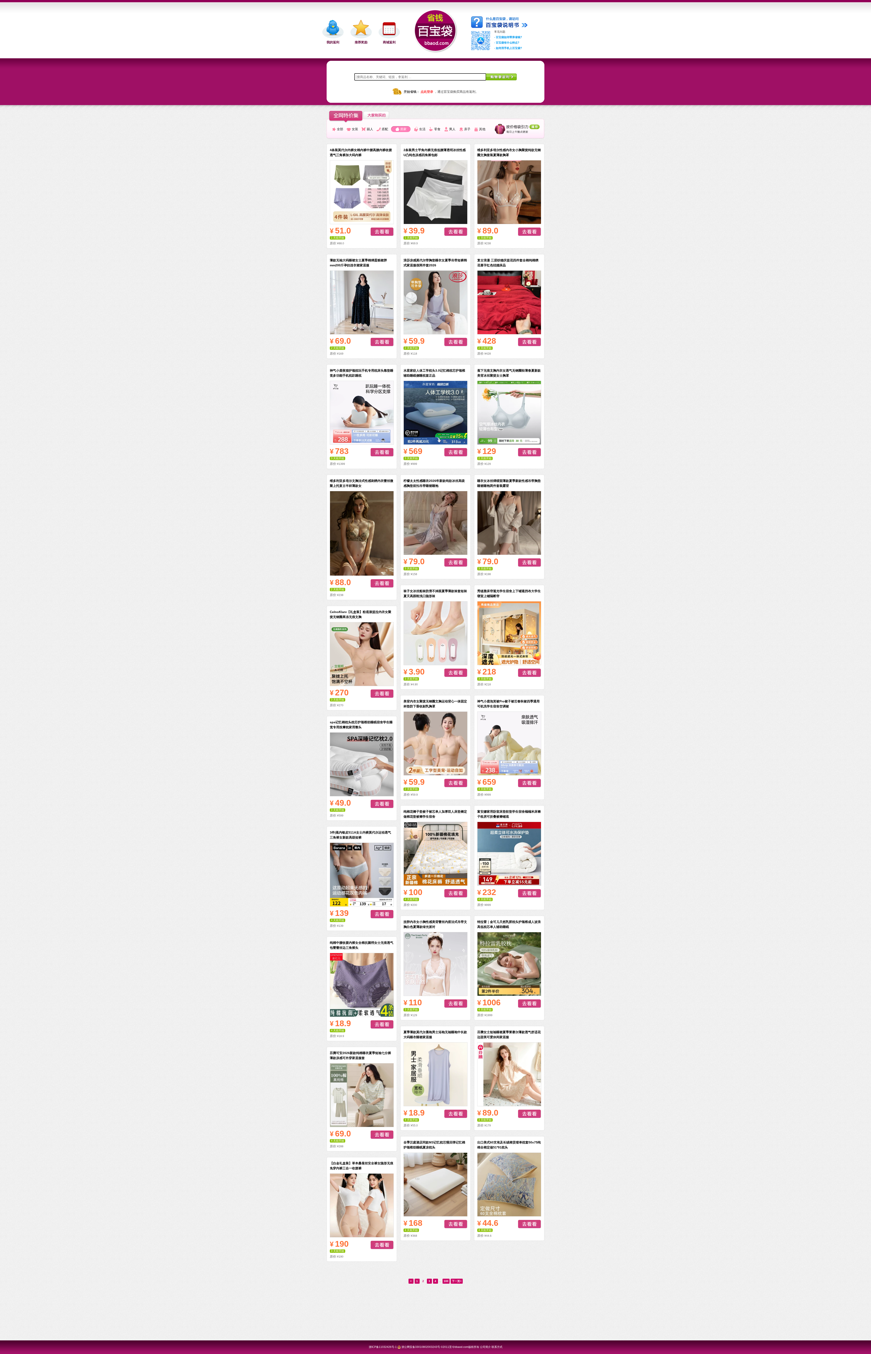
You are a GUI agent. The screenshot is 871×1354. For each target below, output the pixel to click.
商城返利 (389, 42)
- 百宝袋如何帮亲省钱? (508, 37)
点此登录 (427, 91)
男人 (452, 129)
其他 (482, 129)
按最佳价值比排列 (517, 128)
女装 (355, 129)
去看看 (382, 232)
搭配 (385, 129)
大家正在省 (380, 115)
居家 (403, 129)
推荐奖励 (361, 42)
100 (446, 1281)
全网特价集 (345, 117)
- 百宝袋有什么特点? (506, 42)
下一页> (457, 1281)
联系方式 (497, 1347)
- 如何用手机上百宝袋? (508, 48)
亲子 (467, 129)
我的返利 (333, 42)
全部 (340, 129)
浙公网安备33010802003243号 (420, 1347)
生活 (422, 129)
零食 (437, 129)
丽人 (370, 129)
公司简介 (485, 1347)
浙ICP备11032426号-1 (383, 1347)
